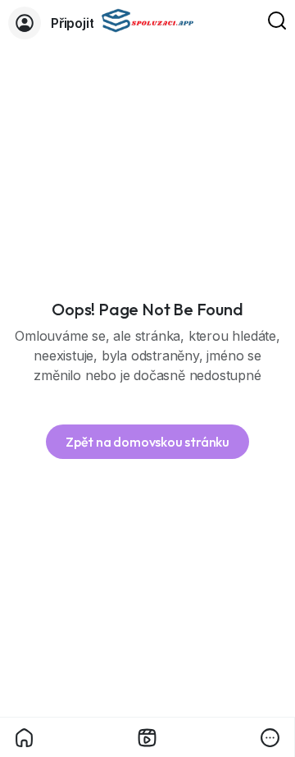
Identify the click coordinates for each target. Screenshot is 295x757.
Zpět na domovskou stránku (147, 442)
